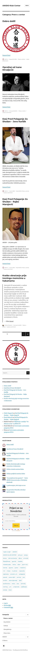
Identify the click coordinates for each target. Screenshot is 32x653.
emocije (25, 558)
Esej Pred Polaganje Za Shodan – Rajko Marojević (15, 202)
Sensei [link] (11, 321)
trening (5, 586)
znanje (5, 590)
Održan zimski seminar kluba (15, 469)
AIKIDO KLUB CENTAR (9, 555)
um (10, 586)
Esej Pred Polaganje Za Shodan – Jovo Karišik (15, 120)
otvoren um (13, 574)
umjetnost (16, 586)
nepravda (22, 571)
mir (4, 571)
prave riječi (12, 577)
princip (19, 577)
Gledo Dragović (8, 413)
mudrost (14, 571)
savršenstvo (6, 583)
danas (5, 558)
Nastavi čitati (6, 55)
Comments (8, 607)
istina (14, 564)
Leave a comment (6, 112)
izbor (18, 564)
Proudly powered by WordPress (20, 650)
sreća (13, 583)
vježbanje (24, 586)
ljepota (11, 567)
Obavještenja (7, 629)
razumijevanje (13, 580)
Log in (6, 603)
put (24, 577)
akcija (26, 555)
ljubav (16, 567)
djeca (20, 558)
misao (8, 571)
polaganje (22, 574)
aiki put (20, 555)
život (10, 590)
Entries (7, 605)
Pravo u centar (21, 59)
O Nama (4, 640)
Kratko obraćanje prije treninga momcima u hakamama (14, 278)
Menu (27, 5)
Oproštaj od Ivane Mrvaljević (12, 68)
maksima (22, 567)
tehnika (23, 583)
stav (18, 583)
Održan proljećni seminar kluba (15, 473)
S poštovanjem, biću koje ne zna (15, 485)
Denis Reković (8, 417)
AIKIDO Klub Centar (11, 6)
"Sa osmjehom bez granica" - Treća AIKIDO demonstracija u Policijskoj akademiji (17, 480)
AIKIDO (15, 552)
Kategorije (5, 614)
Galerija (5, 625)
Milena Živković (8, 325)
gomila (14, 561)
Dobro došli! (8, 21)
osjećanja (6, 574)
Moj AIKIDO (19, 191)
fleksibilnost (6, 561)
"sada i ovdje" (7, 552)
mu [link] (19, 255)
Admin (6, 59)
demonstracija (12, 558)
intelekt (20, 561)
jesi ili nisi (25, 564)
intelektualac (7, 564)
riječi (20, 580)
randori (5, 580)
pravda (5, 577)
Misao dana (6, 633)
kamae (5, 567)
